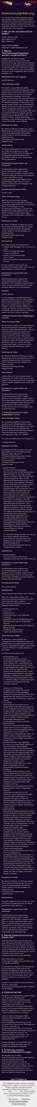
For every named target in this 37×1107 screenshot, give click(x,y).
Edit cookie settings (9, 586)
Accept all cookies (18, 1104)
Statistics (26, 1099)
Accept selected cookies (18, 1101)
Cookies (15, 1091)
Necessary (13, 1099)
